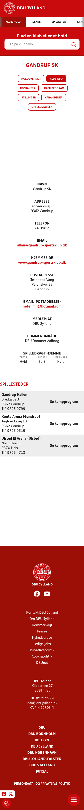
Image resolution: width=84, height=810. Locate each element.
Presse (42, 631)
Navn (42, 184)
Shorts (42, 357)
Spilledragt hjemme (42, 353)
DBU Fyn (42, 740)
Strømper (60, 357)
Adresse (42, 201)
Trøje (23, 357)
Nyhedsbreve (42, 638)
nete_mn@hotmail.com (42, 306)
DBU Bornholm (42, 734)
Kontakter (27, 88)
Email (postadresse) (42, 302)
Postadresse (42, 275)
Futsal (42, 771)
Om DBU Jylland (42, 619)
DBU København (42, 753)
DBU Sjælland (42, 765)
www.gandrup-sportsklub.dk (42, 262)
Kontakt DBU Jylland (42, 612)
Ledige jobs (42, 644)
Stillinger (28, 98)
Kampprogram (54, 88)
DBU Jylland (42, 746)
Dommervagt (42, 625)
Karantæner (54, 98)
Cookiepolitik (42, 656)
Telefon (42, 223)
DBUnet (42, 663)
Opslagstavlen (42, 107)
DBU (42, 728)
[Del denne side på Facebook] (4, 795)
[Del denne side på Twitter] (10, 795)
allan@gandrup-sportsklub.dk (42, 245)
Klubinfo (56, 79)
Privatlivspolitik (42, 650)
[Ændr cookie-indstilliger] (6, 803)
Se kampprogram (64, 402)
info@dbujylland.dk (42, 703)
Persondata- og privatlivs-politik (42, 784)
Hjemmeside (42, 258)
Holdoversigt (31, 79)
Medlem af (42, 319)
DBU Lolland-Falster (42, 759)
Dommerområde (42, 336)
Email (42, 241)
